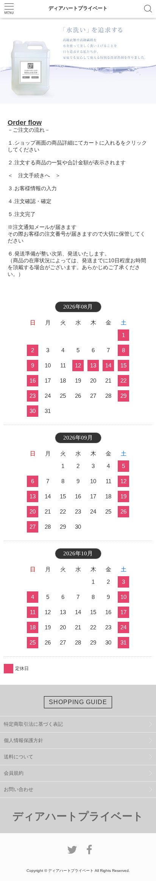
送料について (18, 757)
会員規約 (13, 773)
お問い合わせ (18, 789)
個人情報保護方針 (23, 740)
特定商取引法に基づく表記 (33, 724)
